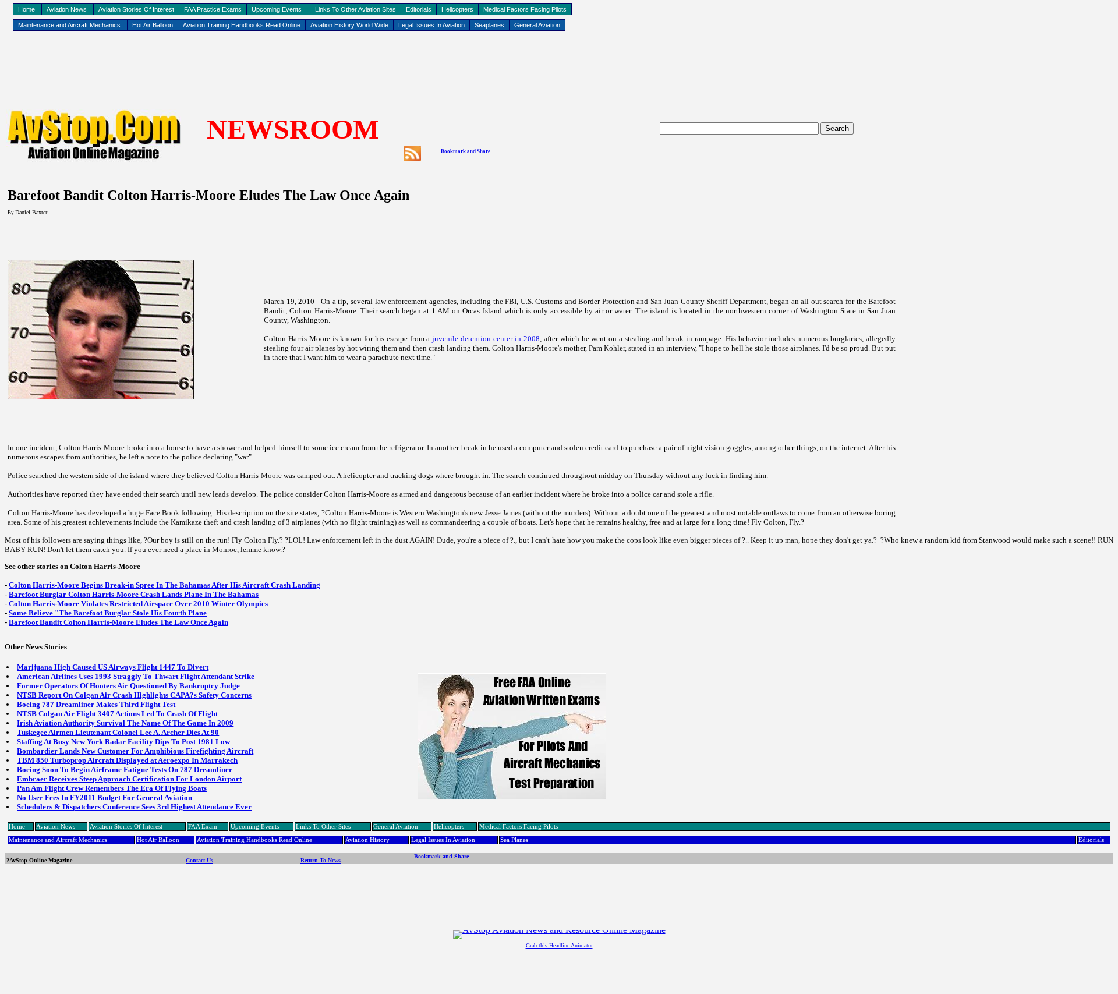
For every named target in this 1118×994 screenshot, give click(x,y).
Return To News (320, 860)
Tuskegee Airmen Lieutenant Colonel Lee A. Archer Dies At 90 (118, 732)
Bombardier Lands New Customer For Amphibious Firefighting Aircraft (135, 751)
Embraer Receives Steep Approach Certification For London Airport (129, 778)
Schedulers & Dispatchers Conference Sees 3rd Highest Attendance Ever (134, 806)
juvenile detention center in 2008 (486, 338)
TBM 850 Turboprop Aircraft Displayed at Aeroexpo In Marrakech (127, 760)
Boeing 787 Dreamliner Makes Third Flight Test (96, 704)
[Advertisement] (559, 70)
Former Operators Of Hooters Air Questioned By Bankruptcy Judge (128, 685)
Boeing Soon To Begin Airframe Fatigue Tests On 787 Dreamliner (124, 769)
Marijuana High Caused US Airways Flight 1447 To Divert (112, 667)
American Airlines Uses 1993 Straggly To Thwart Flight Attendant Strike (135, 676)
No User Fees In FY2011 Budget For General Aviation (104, 797)
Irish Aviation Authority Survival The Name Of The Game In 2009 (125, 723)
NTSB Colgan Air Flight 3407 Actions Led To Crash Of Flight (117, 713)
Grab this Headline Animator (559, 945)
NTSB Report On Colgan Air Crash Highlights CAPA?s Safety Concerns (134, 695)
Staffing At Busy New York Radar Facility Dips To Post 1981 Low (123, 741)
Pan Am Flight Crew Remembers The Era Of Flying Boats (112, 788)
